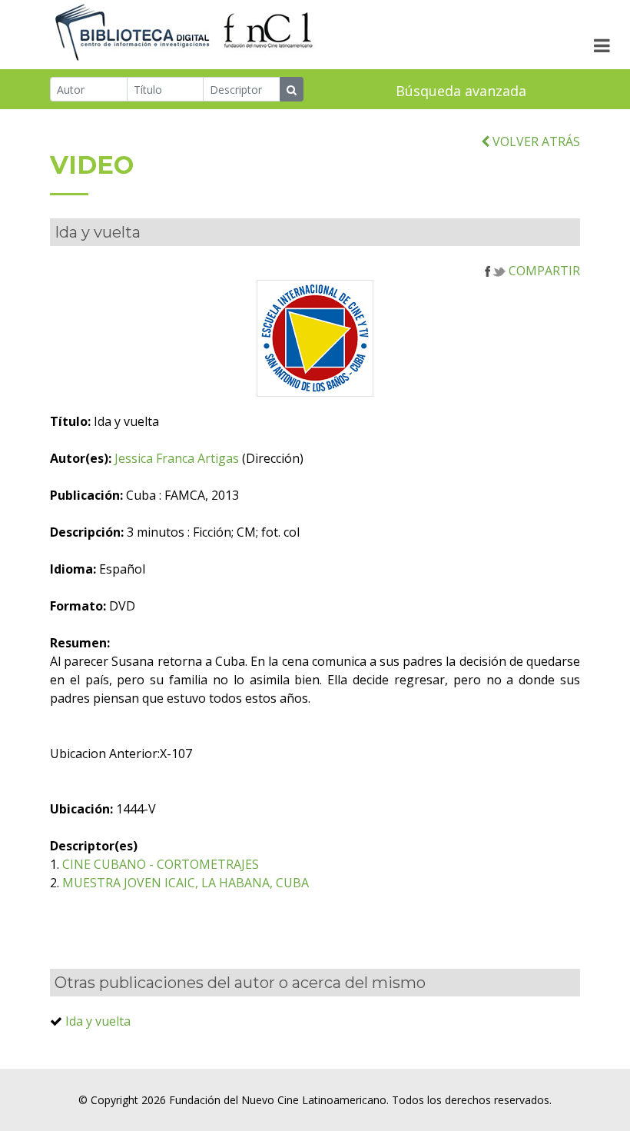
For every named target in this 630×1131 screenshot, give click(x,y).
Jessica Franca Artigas (176, 458)
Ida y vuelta (98, 1021)
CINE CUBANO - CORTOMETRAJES (160, 864)
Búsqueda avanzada (461, 90)
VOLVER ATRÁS (534, 141)
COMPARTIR (543, 270)
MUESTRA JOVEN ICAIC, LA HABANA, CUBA (185, 882)
